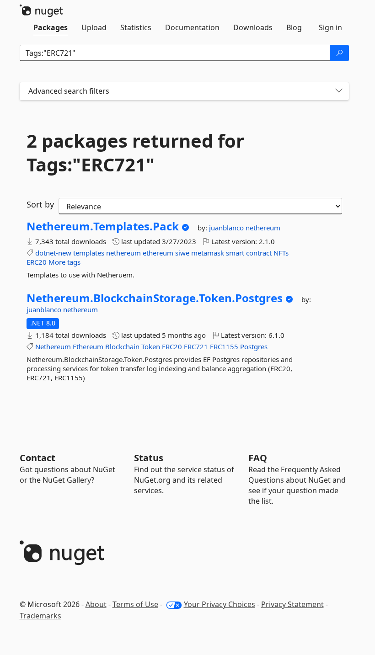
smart (235, 252)
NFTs (281, 252)
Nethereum (53, 346)
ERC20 (37, 261)
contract (259, 252)
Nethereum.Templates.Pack (103, 226)
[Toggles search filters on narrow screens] (339, 91)
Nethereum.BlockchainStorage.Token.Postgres (155, 298)
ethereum (158, 252)
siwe (182, 252)
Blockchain (122, 346)
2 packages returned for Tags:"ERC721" (135, 152)
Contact (37, 458)
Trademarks (40, 616)
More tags (64, 261)
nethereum (263, 227)
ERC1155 (224, 346)
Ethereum (88, 346)
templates (88, 252)
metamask (207, 252)
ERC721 (196, 346)
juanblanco (227, 227)
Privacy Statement (292, 604)
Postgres (254, 346)
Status (148, 458)
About (96, 604)
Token (150, 346)
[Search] (339, 53)
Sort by (40, 204)
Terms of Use (135, 604)
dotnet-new (53, 252)
